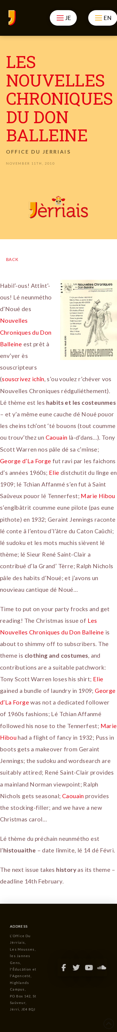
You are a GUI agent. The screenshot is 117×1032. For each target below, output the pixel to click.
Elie (55, 472)
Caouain (57, 437)
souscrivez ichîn (23, 379)
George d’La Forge (25, 461)
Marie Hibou (98, 495)
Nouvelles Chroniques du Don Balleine (26, 332)
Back (12, 259)
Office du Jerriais (38, 152)
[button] (63, 18)
